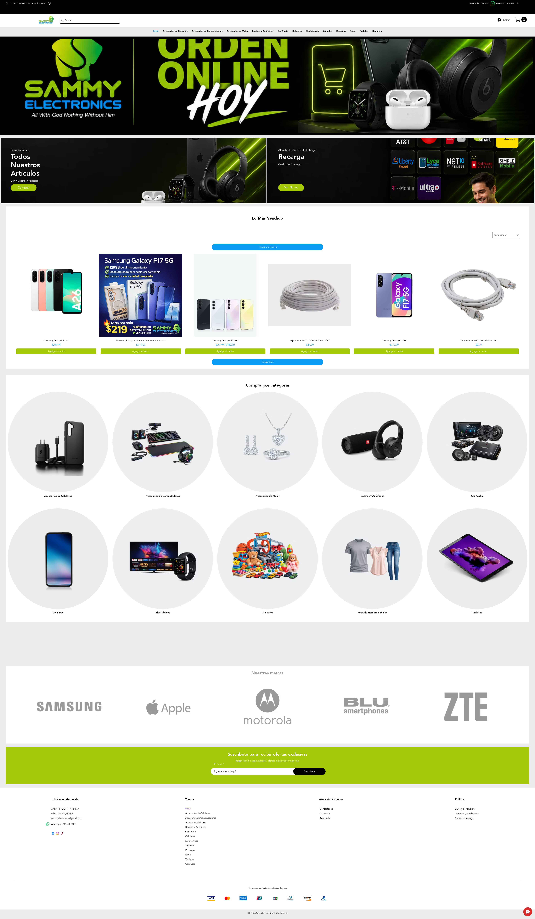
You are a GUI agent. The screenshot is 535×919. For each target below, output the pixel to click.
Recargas (190, 850)
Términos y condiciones (467, 813)
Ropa (188, 854)
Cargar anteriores (267, 247)
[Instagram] (57, 833)
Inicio (188, 808)
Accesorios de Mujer (195, 822)
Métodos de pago (464, 818)
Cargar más (267, 361)
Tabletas (189, 859)
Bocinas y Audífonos (195, 827)
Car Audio (190, 831)
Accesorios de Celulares (197, 813)
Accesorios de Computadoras (200, 817)
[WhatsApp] (492, 3)
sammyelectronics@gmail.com (66, 818)
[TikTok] (62, 833)
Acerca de (325, 818)
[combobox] (506, 235)
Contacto (190, 863)
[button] (521, 19)
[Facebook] (53, 833)
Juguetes (190, 845)
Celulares (190, 836)
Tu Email (218, 764)
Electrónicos (191, 840)
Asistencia (325, 813)
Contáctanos (326, 808)
